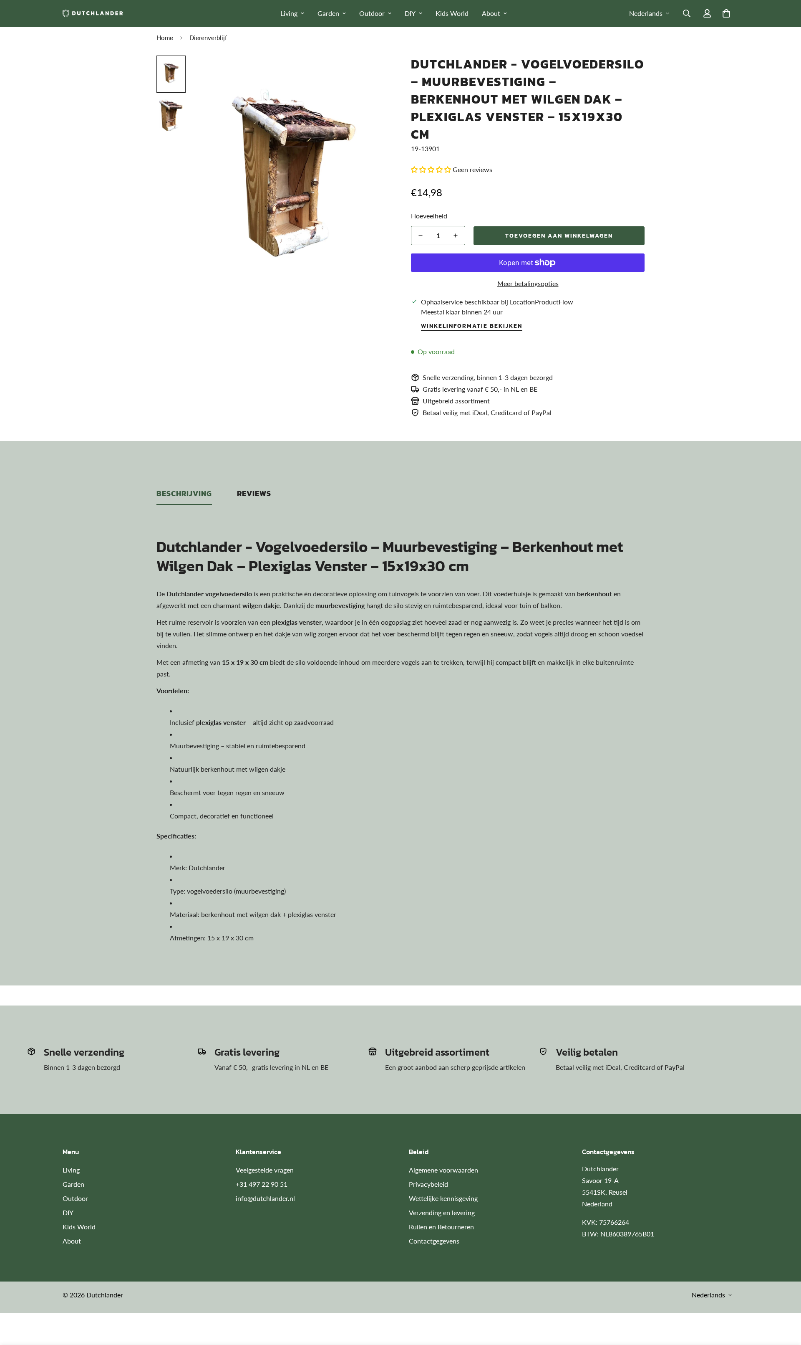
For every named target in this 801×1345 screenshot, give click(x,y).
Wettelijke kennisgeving (443, 1198)
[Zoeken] (687, 13)
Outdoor (372, 13)
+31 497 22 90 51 (261, 1184)
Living (288, 13)
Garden (328, 13)
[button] (726, 13)
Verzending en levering (442, 1212)
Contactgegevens (434, 1241)
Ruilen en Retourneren (441, 1227)
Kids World (452, 13)
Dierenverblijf (208, 37)
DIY (410, 13)
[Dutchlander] (93, 13)
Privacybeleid (428, 1184)
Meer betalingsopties (528, 283)
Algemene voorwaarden (443, 1170)
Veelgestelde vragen (265, 1170)
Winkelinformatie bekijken (471, 326)
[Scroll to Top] (784, 1299)
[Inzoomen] (372, 73)
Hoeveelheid (429, 216)
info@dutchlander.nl (265, 1198)
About (491, 13)
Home (164, 37)
